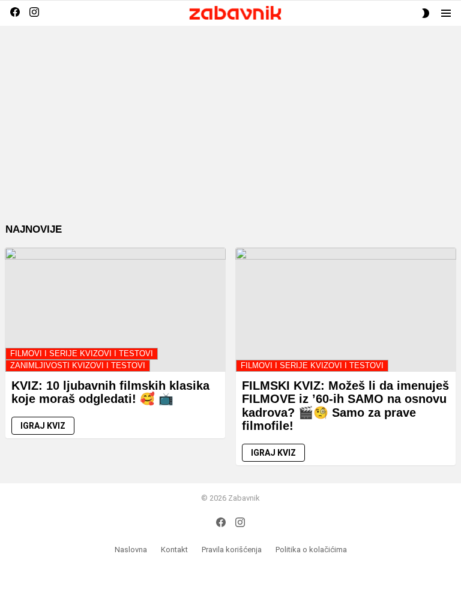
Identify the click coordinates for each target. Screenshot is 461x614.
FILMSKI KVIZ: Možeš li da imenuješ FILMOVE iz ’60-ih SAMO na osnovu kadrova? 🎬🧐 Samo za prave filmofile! (345, 406)
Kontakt (174, 549)
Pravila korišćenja (232, 549)
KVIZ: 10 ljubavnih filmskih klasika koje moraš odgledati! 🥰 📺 (110, 392)
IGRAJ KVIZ (42, 426)
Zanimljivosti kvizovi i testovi (77, 365)
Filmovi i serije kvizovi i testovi (81, 353)
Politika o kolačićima (311, 549)
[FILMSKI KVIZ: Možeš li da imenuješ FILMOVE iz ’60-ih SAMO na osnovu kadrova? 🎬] (345, 310)
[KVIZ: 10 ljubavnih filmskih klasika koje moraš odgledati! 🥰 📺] (115, 310)
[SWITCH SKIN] (425, 13)
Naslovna (131, 549)
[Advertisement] (230, 134)
